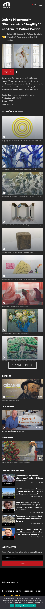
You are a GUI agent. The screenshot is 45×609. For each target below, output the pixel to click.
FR (32, 4)
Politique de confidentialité (25, 606)
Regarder (7, 72)
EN (35, 4)
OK (12, 606)
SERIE (37, 111)
